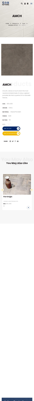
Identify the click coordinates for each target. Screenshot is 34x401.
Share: (6, 141)
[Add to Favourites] (4, 206)
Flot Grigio (7, 197)
